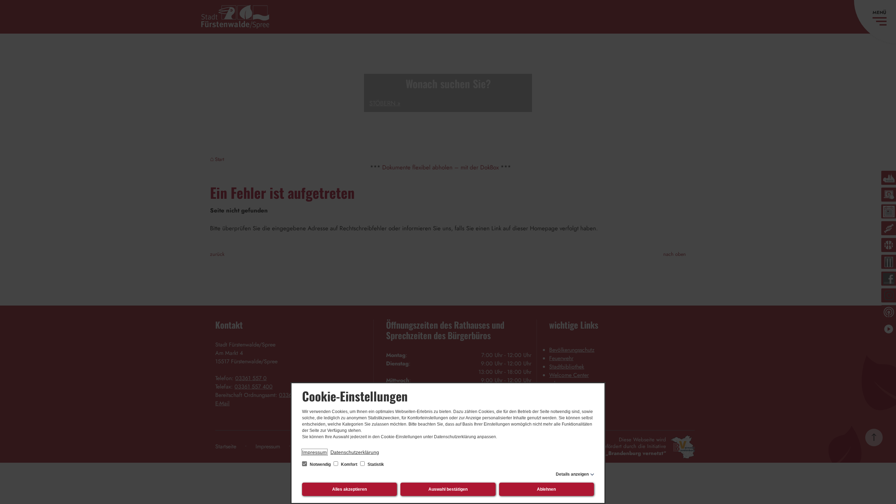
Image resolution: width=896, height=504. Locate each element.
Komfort (349, 464)
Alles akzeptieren (349, 489)
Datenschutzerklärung (354, 452)
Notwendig (320, 464)
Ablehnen (546, 489)
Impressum (314, 452)
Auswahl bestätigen (448, 489)
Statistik (375, 464)
